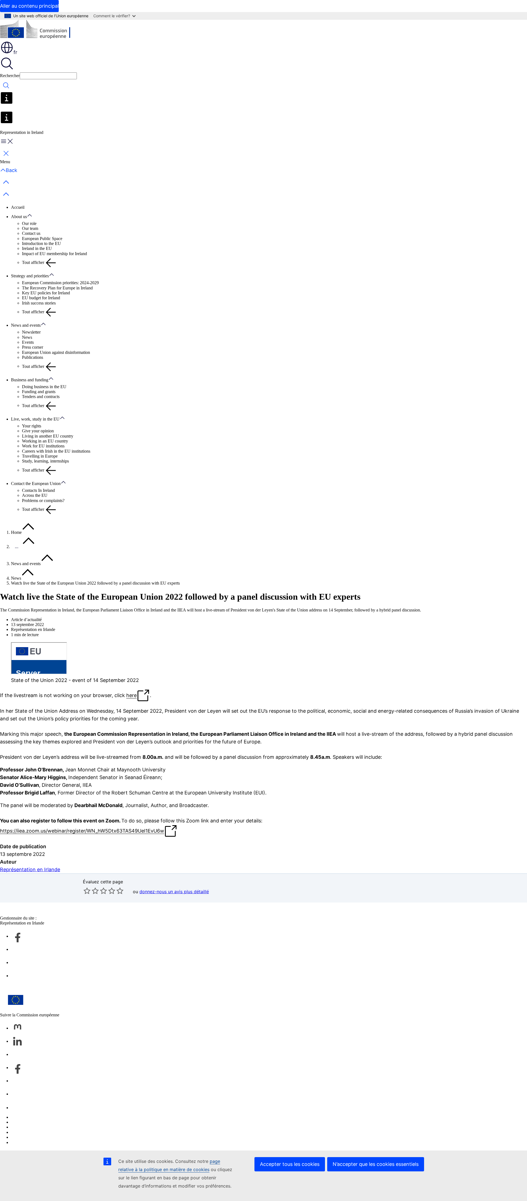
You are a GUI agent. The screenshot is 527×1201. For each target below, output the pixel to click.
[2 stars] (91, 890)
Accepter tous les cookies (289, 1164)
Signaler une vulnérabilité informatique (44, 1117)
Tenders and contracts (41, 396)
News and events (26, 325)
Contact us (31, 233)
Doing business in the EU (44, 386)
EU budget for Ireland (41, 297)
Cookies (18, 1127)
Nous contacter (24, 1107)
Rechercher (10, 75)
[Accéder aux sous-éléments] (32, 215)
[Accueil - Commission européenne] (40, 30)
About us (19, 216)
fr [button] (15, 52)
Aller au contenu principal (29, 6)
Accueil (17, 207)
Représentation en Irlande (30, 869)
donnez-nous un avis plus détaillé (174, 891)
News (27, 337)
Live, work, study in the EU (35, 419)
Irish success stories (39, 303)
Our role (29, 223)
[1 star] (87, 890)
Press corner (32, 347)
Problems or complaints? (43, 500)
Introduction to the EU (41, 243)
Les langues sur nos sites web (36, 1122)
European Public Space (42, 238)
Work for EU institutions (43, 446)
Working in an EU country (45, 441)
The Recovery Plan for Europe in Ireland (57, 288)
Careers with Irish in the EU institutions (56, 451)
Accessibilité (22, 1142)
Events (28, 342)
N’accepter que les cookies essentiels (376, 1164)
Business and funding (29, 379)
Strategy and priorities (30, 276)
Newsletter (31, 332)
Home (16, 532)
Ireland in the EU (37, 248)
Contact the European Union (36, 483)
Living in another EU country (47, 436)
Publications (32, 357)
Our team (30, 228)
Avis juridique (23, 1137)
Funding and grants (38, 391)
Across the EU (34, 495)
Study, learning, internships (45, 461)
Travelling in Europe (40, 456)
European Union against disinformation (56, 352)
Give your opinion (38, 430)
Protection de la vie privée (33, 1132)
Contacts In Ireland (38, 490)
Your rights (31, 426)
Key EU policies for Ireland (46, 293)
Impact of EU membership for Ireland (54, 253)
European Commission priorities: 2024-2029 (60, 282)
